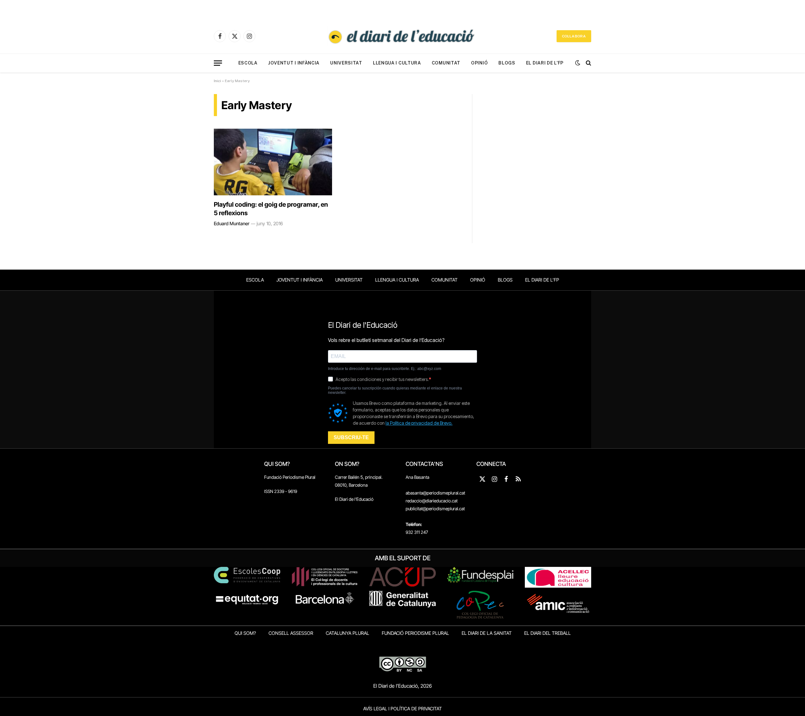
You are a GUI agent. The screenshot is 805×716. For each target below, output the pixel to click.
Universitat (346, 62)
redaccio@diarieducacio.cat (432, 500)
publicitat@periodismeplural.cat (435, 508)
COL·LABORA (574, 36)
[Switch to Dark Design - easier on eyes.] (578, 63)
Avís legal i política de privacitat (402, 709)
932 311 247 (417, 532)
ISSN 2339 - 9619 (280, 491)
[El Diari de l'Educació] (402, 36)
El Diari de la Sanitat (487, 633)
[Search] (588, 63)
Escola (248, 62)
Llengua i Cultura (397, 62)
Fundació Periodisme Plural (289, 477)
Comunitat (446, 62)
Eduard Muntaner (231, 224)
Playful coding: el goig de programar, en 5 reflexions (271, 209)
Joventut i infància (293, 62)
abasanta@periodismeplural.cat (435, 492)
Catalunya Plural (347, 633)
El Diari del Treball (547, 633)
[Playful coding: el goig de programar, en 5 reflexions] (273, 162)
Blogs (506, 62)
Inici (217, 81)
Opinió (479, 62)
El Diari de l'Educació (354, 499)
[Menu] (218, 63)
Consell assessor (291, 633)
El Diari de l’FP (545, 62)
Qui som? (245, 633)
